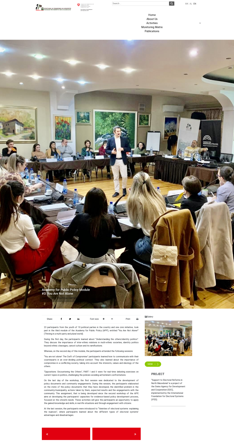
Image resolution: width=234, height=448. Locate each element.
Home (152, 15)
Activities (152, 23)
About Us (152, 19)
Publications (152, 31)
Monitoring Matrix (152, 27)
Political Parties (67, 298)
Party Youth (49, 298)
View (150, 364)
